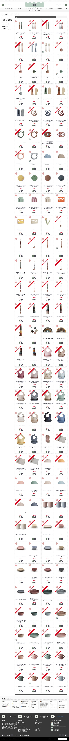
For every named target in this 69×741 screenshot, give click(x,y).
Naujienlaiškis (37, 729)
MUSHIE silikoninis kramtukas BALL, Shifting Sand (34, 121)
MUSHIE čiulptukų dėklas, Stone (20, 99)
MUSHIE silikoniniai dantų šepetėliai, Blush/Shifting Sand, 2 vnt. (34, 99)
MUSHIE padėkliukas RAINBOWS (47, 469)
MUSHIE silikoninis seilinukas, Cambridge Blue (61, 404)
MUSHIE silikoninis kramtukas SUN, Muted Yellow (21, 230)
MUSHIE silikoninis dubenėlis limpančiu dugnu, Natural (21, 643)
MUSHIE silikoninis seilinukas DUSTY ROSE (21, 382)
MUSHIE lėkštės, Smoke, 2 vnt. (20, 599)
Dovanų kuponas (38, 730)
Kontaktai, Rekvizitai (38, 722)
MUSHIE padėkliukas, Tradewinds (34, 512)
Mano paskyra (37, 723)
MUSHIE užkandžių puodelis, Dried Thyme (21, 687)
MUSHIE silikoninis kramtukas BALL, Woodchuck (61, 121)
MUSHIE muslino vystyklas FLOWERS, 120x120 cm (61, 447)
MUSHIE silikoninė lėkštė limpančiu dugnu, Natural (61, 621)
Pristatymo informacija (22, 723)
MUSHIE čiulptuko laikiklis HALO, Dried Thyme (61, 273)
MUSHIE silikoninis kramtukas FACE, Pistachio (34, 186)
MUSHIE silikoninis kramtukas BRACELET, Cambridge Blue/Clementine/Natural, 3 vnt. (47, 142)
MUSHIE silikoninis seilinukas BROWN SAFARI (61, 360)
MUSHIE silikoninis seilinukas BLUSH (48, 360)
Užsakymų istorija (38, 724)
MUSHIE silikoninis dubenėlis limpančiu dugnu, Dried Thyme (34, 621)
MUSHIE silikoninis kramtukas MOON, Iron (61, 186)
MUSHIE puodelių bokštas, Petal (61, 317)
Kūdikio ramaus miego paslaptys (58, 727)
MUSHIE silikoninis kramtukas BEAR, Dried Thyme (21, 142)
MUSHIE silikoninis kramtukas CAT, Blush (21, 164)
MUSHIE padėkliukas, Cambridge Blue (34, 491)
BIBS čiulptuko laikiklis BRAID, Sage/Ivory (48, 230)
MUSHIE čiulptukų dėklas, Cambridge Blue (61, 77)
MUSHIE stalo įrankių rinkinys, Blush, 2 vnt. (21, 55)
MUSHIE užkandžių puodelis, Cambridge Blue (48, 665)
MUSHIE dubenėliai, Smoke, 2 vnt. (61, 578)
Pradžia (30, 10)
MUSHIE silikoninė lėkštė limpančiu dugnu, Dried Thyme (47, 600)
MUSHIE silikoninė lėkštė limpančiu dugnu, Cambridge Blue (34, 643)
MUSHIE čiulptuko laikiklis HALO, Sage (47, 295)
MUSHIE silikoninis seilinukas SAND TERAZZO (21, 404)
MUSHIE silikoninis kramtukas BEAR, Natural (34, 142)
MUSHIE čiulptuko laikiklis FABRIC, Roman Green (20, 273)
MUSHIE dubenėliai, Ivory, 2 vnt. (34, 534)
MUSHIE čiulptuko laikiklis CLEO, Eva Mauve (61, 230)
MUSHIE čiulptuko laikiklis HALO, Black (34, 273)
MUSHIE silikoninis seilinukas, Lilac (34, 425)
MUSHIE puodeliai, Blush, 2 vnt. (47, 512)
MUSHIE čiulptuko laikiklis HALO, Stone (61, 295)
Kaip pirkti (20, 724)
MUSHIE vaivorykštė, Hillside (48, 338)
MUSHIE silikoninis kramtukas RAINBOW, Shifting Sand (48, 208)
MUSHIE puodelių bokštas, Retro (20, 338)
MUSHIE (38, 10)
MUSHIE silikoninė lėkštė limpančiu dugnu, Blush (61, 643)
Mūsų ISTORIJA (21, 722)
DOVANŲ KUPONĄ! (61, 716)
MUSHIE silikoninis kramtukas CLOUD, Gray (61, 164)
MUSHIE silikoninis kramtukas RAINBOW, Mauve (34, 208)
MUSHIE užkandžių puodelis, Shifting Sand (48, 687)
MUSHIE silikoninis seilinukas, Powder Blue (61, 425)
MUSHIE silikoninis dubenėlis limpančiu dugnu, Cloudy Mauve (21, 621)
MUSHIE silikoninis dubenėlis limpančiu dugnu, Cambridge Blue (48, 643)
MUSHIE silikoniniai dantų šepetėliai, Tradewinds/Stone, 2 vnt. (20, 120)
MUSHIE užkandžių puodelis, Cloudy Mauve (61, 665)
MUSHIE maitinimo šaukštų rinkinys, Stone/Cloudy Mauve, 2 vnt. (61, 33)
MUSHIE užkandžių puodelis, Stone (61, 687)
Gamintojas (34, 10)
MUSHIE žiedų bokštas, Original (21, 360)
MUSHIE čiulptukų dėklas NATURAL (47, 77)
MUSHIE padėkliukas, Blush (20, 490)
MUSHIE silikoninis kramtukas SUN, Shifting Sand (34, 230)
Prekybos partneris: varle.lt (23, 731)
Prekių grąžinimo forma (39, 728)
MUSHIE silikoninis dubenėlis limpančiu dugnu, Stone (48, 621)
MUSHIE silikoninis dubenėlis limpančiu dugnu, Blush (21, 665)
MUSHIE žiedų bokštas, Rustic (34, 360)
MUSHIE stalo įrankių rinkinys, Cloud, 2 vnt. (34, 55)
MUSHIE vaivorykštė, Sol (61, 338)
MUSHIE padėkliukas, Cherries (47, 490)
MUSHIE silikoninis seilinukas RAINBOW (48, 382)
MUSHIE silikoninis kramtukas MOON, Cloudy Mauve (48, 186)
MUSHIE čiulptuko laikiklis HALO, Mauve (20, 295)
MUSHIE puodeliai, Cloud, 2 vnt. (61, 512)
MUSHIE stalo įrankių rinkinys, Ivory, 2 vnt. (48, 55)
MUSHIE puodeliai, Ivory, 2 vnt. (20, 534)
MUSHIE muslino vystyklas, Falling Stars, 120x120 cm (34, 469)
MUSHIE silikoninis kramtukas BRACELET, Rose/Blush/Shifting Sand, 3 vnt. (61, 142)
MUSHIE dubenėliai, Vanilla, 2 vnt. (61, 556)
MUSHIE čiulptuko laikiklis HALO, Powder (34, 295)
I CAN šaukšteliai (56, 729)
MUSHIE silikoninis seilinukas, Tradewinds (34, 447)
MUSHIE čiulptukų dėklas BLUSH (20, 77)
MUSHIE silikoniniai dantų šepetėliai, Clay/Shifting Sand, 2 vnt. (61, 99)
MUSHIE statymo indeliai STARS (34, 338)
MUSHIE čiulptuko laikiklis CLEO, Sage (34, 251)
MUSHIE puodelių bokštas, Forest (34, 317)
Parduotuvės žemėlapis (22, 730)
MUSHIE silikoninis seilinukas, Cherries (21, 425)
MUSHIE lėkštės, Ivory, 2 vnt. (48, 534)
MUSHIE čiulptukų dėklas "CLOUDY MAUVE (61, 55)
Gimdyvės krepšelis (56, 722)
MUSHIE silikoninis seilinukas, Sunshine (21, 447)
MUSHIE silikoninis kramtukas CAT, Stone (34, 164)
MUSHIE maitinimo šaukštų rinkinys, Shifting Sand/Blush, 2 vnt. (34, 33)
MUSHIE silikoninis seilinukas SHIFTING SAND (48, 404)
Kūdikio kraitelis (55, 724)
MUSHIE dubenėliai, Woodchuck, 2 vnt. (34, 578)
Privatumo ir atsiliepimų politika (24, 728)
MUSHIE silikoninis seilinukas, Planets (48, 425)
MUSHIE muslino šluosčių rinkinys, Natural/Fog (47, 447)
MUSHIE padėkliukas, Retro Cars (61, 491)
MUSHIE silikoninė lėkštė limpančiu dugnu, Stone (61, 600)
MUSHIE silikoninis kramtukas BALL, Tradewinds (48, 121)
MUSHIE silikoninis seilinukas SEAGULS (34, 404)
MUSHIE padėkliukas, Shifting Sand (21, 512)
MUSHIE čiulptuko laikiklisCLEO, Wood (20, 317)
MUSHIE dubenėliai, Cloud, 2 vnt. (34, 556)
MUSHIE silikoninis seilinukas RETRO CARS (61, 382)
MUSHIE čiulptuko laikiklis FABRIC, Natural (61, 251)
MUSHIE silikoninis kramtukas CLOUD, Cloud (48, 164)
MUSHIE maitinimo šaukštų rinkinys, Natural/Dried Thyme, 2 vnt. (21, 33)
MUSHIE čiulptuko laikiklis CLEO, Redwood (20, 251)
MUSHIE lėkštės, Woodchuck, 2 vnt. (47, 578)
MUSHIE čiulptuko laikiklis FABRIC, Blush (47, 251)
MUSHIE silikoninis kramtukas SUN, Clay (61, 208)
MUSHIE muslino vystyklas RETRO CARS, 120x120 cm (21, 469)
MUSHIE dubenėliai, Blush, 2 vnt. (61, 534)
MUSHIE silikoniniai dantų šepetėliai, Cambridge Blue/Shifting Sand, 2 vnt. (47, 99)
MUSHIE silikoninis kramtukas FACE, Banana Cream (21, 186)
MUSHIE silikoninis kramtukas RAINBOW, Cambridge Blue (21, 208)
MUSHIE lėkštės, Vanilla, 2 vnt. (21, 577)
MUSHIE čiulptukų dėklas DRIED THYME (34, 77)
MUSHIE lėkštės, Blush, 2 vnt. (21, 556)
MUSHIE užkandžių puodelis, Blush (34, 665)
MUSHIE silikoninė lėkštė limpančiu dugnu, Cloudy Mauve (34, 599)
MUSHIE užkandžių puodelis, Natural (34, 687)
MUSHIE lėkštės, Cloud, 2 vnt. (48, 556)
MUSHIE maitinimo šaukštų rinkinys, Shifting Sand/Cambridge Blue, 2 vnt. (48, 33)
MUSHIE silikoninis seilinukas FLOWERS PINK (34, 382)
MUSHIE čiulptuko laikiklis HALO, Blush (47, 273)
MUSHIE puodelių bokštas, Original (47, 317)
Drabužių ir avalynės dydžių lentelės (24, 729)
